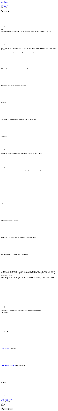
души (52, 273)
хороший (7, 348)
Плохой (2, 348)
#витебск (9, 399)
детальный (13, 365)
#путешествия (4, 399)
